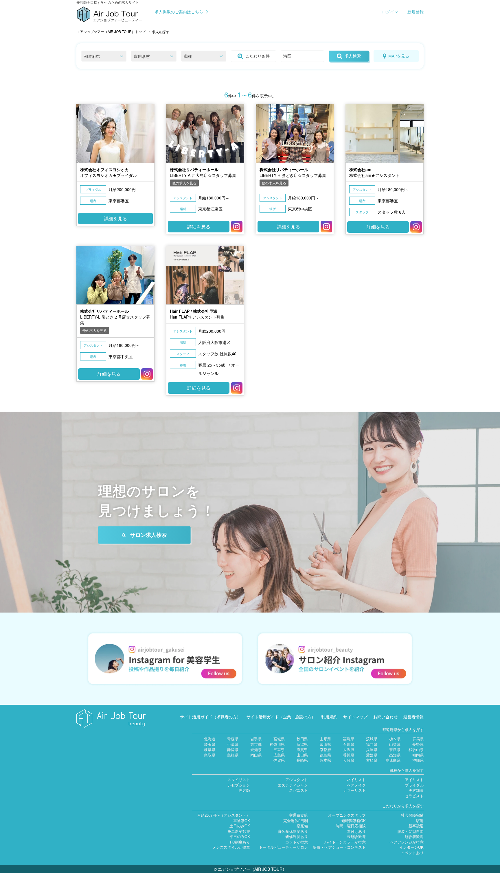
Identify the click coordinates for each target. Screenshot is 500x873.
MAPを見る (398, 56)
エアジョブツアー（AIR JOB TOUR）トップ (111, 31)
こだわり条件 (257, 56)
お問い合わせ (385, 717)
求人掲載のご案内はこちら (179, 12)
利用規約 (329, 717)
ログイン (390, 12)
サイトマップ (355, 717)
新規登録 (415, 12)
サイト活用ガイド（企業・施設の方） (281, 717)
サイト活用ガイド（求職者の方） (210, 717)
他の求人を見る (184, 182)
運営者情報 (413, 717)
